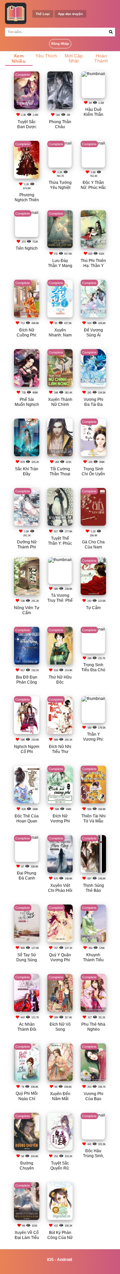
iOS (50, 1259)
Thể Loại (43, 14)
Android (64, 1259)
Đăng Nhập (60, 43)
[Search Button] (111, 32)
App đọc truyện (70, 14)
